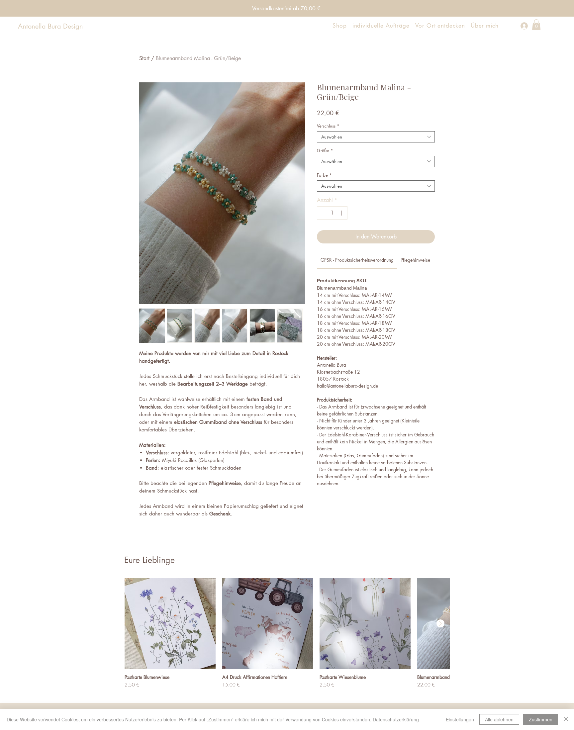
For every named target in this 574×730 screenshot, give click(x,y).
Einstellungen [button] (460, 719)
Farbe (324, 175)
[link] (357, 260)
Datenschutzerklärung (396, 719)
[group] (287, 636)
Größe (325, 150)
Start (144, 58)
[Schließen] (566, 719)
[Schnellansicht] (170, 623)
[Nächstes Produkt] (440, 623)
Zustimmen (540, 719)
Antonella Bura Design (50, 26)
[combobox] (376, 136)
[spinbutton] (332, 213)
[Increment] (341, 213)
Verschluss (328, 126)
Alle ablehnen (499, 719)
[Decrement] (322, 213)
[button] (536, 24)
